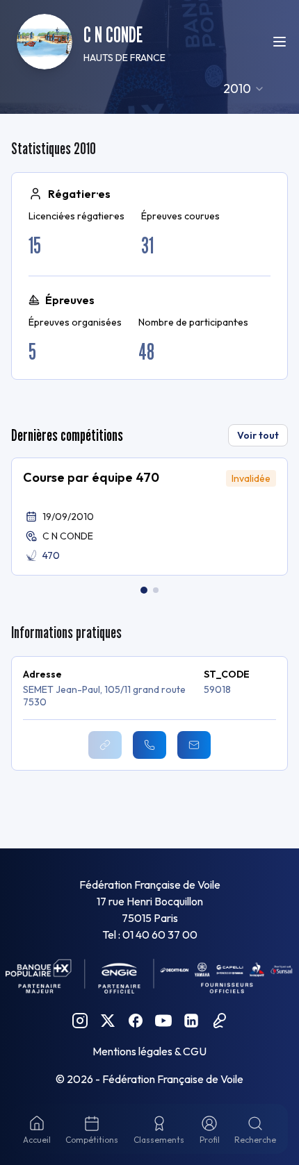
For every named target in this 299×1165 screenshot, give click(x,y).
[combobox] (244, 89)
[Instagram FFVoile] (80, 1020)
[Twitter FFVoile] (108, 1020)
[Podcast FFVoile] (219, 1020)
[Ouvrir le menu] (279, 41)
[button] (149, 517)
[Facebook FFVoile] (135, 1020)
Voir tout (258, 435)
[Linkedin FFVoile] (191, 1020)
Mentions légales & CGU (149, 1051)
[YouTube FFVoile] (163, 1020)
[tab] (143, 590)
